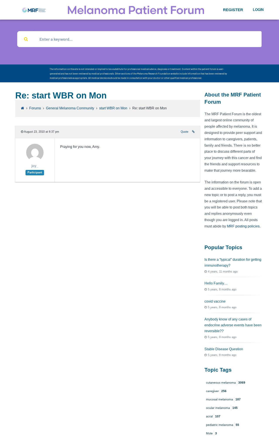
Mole (211, 433)
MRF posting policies (243, 226)
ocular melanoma (222, 408)
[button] (233, 9)
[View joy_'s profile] (35, 160)
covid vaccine (215, 301)
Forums (35, 108)
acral (213, 416)
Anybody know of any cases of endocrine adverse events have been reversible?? (233, 325)
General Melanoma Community (70, 108)
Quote (184, 131)
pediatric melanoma (222, 425)
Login (258, 10)
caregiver (216, 391)
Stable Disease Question (223, 349)
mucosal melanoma (223, 399)
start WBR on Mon (113, 108)
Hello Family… (216, 283)
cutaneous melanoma (225, 382)
